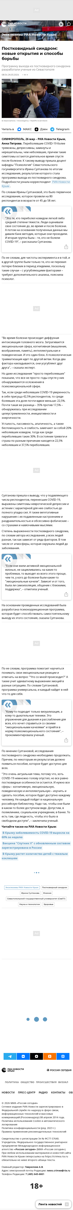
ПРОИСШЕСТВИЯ (46, 1082)
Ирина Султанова (30, 893)
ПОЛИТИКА (12, 1082)
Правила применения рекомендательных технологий (34, 1132)
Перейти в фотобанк (38, 120)
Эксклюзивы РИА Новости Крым (21, 887)
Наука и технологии (29, 904)
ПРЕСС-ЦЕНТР (26, 1093)
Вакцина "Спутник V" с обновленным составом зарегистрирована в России (36, 845)
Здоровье (48, 904)
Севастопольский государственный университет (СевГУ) (36, 898)
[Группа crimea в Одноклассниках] (49, 1056)
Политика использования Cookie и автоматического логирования (33, 1123)
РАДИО (43, 1093)
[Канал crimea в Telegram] (10, 1056)
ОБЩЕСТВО (27, 1082)
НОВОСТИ (8, 1093)
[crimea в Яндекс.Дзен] (36, 1056)
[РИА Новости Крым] (14, 24)
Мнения (47, 893)
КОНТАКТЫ (58, 1093)
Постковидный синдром (54, 887)
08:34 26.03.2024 (10, 74)
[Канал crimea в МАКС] (63, 1056)
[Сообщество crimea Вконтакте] (23, 1056)
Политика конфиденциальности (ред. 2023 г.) (28, 1128)
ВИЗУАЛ (63, 1082)
